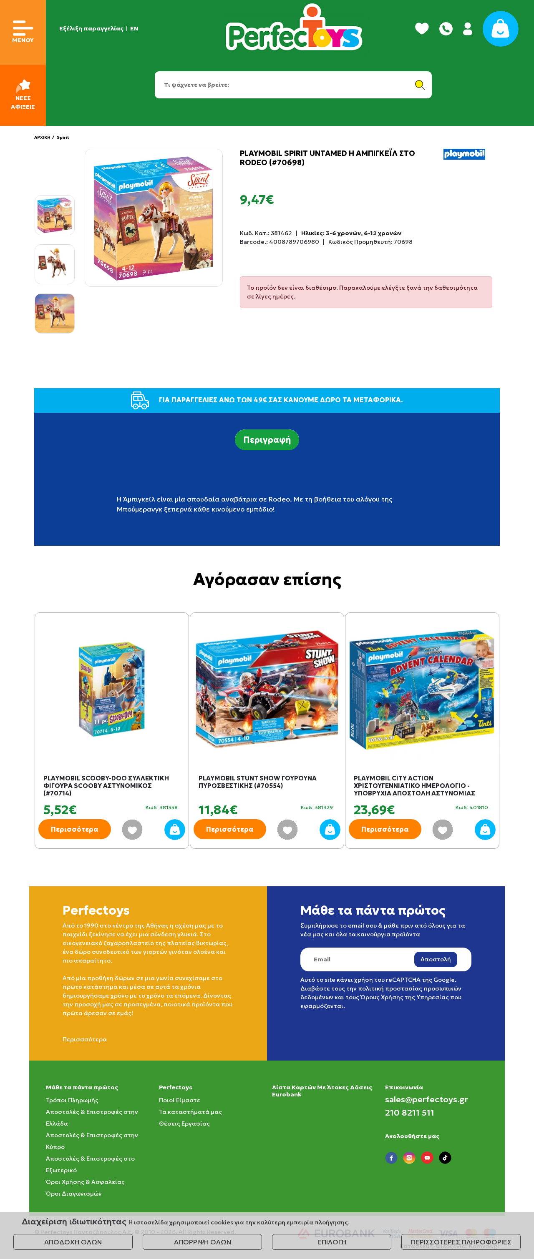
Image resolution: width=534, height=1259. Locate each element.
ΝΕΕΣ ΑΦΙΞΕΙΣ (23, 102)
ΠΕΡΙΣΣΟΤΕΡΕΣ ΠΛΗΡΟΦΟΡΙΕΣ (461, 1242)
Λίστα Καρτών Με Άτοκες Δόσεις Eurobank (322, 1090)
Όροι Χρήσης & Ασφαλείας (85, 1182)
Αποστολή (436, 959)
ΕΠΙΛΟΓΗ (331, 1242)
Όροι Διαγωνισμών (74, 1193)
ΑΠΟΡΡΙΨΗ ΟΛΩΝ (202, 1242)
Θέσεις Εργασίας (184, 1123)
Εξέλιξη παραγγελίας (91, 28)
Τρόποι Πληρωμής (72, 1100)
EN (134, 28)
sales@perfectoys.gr (426, 1099)
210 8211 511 (409, 1112)
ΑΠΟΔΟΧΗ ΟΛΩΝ (73, 1242)
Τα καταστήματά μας (190, 1112)
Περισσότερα (74, 829)
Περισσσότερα (85, 1039)
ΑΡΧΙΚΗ (42, 137)
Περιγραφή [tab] (267, 439)
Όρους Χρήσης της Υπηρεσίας (404, 997)
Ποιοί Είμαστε (179, 1100)
